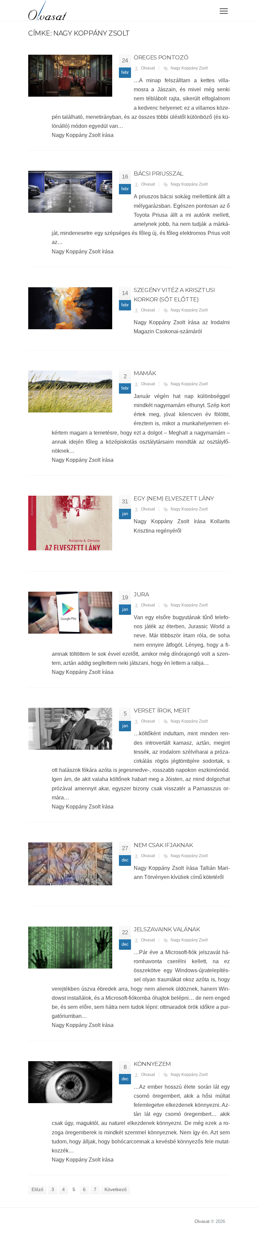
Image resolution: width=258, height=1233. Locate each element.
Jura (141, 594)
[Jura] (70, 613)
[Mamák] (70, 391)
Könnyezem (152, 1064)
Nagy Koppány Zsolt (189, 68)
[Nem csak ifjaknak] (70, 863)
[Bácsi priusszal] (70, 192)
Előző (37, 1189)
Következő (115, 1189)
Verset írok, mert (162, 710)
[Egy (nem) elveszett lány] (70, 523)
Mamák (145, 373)
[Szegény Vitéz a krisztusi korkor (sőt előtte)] (70, 308)
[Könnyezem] (70, 1082)
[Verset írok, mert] (70, 729)
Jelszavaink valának (167, 929)
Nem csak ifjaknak (163, 845)
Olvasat (148, 68)
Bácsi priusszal (158, 173)
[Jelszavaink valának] (70, 948)
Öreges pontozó (161, 57)
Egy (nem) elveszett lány (174, 498)
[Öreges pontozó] (70, 76)
